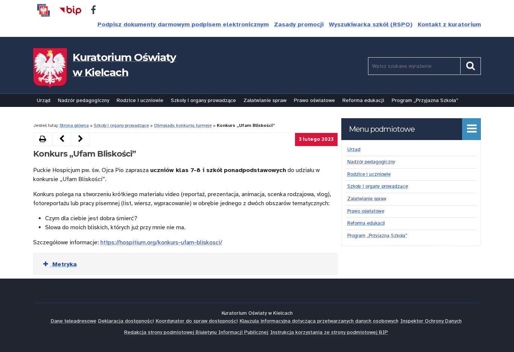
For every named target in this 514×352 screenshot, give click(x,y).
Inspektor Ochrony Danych (431, 321)
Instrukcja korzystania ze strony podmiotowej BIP (329, 332)
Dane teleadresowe (73, 321)
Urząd (43, 100)
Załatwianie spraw (264, 100)
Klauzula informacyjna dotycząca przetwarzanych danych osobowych (319, 321)
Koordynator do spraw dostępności (197, 321)
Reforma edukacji (363, 100)
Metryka (63, 264)
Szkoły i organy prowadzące (203, 100)
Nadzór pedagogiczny (83, 100)
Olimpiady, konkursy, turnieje (183, 125)
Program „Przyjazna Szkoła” (425, 100)
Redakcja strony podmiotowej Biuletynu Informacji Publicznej (196, 332)
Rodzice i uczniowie (140, 100)
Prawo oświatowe (314, 100)
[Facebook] (93, 11)
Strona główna (74, 125)
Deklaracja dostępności (126, 321)
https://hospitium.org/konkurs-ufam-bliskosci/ (161, 242)
